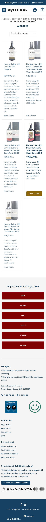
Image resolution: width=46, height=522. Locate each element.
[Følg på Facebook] (21, 504)
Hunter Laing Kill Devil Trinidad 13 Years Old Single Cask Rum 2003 (34, 68)
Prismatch (38, 2)
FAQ (3, 436)
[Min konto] (35, 10)
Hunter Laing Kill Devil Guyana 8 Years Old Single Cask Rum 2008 (12, 149)
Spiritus (16, 19)
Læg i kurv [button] (34, 193)
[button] (4, 10)
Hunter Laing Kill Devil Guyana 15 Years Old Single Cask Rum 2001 (12, 228)
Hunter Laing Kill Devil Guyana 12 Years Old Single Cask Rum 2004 (34, 149)
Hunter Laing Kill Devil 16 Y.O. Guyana (12, 67)
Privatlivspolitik (7, 457)
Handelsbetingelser (9, 453)
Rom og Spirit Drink (32, 19)
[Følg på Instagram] (25, 504)
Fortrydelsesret (8, 450)
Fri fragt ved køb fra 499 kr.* (19, 2)
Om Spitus (5, 424)
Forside (5, 19)
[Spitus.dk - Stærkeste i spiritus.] (17, 10)
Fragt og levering (8, 446)
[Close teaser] (25, 516)
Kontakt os (6, 432)
